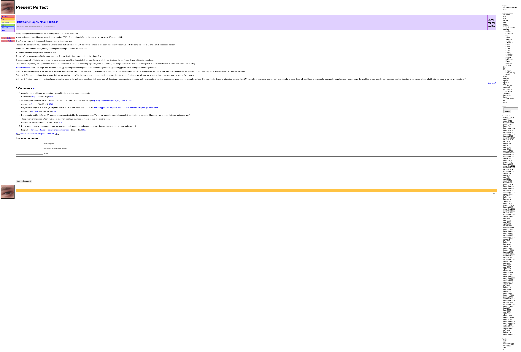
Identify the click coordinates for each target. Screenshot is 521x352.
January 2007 (508, 274)
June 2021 (507, 127)
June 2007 (507, 265)
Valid (507, 345)
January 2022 (508, 125)
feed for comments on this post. (30, 134)
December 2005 (509, 299)
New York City (510, 73)
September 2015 (509, 134)
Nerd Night (509, 54)
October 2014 (508, 140)
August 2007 (508, 261)
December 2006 (509, 276)
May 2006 (507, 289)
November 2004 (509, 323)
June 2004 (507, 332)
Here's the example (23, 68)
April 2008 (507, 246)
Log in (505, 340)
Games (505, 24)
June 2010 (507, 198)
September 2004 (509, 327)
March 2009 (507, 226)
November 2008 (509, 233)
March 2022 (507, 121)
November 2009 (509, 211)
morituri (508, 50)
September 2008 (509, 237)
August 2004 (508, 329)
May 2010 (507, 200)
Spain (508, 75)
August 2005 (508, 306)
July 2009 (506, 218)
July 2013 (506, 145)
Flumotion (509, 39)
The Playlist (507, 95)
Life (504, 69)
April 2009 (507, 224)
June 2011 (507, 175)
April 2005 (507, 314)
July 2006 (506, 286)
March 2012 (507, 160)
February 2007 (508, 273)
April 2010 (507, 202)
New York (509, 86)
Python (39, 26)
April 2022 (507, 119)
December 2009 (509, 209)
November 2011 (509, 168)
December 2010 (509, 186)
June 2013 (507, 147)
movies (506, 78)
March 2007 (507, 271)
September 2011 (509, 172)
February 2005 (508, 317)
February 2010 (508, 205)
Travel (505, 97)
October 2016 (508, 132)
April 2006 (507, 291)
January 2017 (508, 130)
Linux (3, 31)
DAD (504, 16)
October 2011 (508, 170)
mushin (508, 52)
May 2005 (507, 312)
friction (505, 20)
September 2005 (509, 304)
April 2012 (507, 158)
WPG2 (505, 9)
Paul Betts (35, 111)
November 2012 (509, 155)
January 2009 (508, 230)
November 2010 (509, 188)
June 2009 (507, 220)
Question (506, 88)
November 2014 (509, 138)
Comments (508, 344)
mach (508, 45)
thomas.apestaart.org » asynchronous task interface (50, 130)
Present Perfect (7, 41)
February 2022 (508, 123)
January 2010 (508, 207)
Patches (4, 25)
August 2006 (508, 284)
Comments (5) (491, 83)
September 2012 (509, 157)
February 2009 (508, 228)
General (506, 26)
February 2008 (508, 250)
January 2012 (508, 164)
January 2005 (508, 319)
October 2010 (508, 190)
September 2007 (509, 259)
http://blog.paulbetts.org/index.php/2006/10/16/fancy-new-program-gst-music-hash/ (126, 108)
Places (505, 84)
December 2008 (509, 231)
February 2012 (508, 162)
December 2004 (509, 321)
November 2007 (509, 256)
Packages (5, 22)
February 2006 (508, 295)
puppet (508, 58)
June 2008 (507, 243)
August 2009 (508, 216)
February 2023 (508, 117)
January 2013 (508, 151)
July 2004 (506, 331)
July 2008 (506, 241)
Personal (4, 16)
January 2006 (508, 297)
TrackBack (52, 134)
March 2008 (507, 248)
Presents (4, 28)
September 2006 (509, 282)
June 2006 (507, 288)
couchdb (506, 15)
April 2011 (507, 179)
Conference (510, 99)
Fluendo (506, 18)
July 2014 (506, 142)
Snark (33, 104)
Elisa (507, 35)
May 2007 (507, 267)
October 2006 (508, 280)
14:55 (51, 97)
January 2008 (508, 252)
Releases (509, 63)
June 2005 (507, 310)
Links (505, 76)
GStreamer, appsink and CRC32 (37, 21)
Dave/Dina (509, 33)
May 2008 (507, 245)
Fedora (508, 37)
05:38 (60, 122)
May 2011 (507, 177)
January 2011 (508, 185)
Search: (505, 106)
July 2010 (506, 196)
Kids (504, 67)
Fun (504, 22)
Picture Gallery (7, 38)
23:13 (84, 130)
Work (505, 103)
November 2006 (509, 278)
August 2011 (507, 173)
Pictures (506, 82)
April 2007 (507, 269)
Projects (4, 19)
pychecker (509, 60)
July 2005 (506, 308)
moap (508, 48)
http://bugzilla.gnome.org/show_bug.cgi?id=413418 (112, 100)
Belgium (509, 71)
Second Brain (508, 89)
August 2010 (508, 194)
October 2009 (508, 213)
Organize (509, 91)
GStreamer (28, 26)
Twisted (508, 65)
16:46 (54, 111)
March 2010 (507, 203)
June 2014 (507, 143)
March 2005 (507, 316)
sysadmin (506, 93)
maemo (508, 46)
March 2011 (507, 181)
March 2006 (507, 293)
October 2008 (508, 235)
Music (505, 80)
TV (504, 101)
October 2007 (508, 258)
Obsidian (509, 56)
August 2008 (508, 239)
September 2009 (509, 215)
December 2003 (509, 334)
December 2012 (509, 153)
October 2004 (508, 325)
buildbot (509, 32)
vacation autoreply (510, 7)
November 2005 (509, 301)
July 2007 (506, 263)
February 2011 (508, 183)
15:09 (51, 104)
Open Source (510, 28)
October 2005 (508, 303)
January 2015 (508, 136)
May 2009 (507, 222)
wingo (33, 97)
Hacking (34, 26)
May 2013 (507, 149)
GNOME (508, 41)
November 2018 (509, 129)
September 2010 (509, 192)
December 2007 (509, 254)
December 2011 (509, 166)
